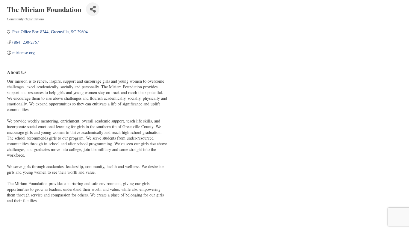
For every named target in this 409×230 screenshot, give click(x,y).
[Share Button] (92, 9)
